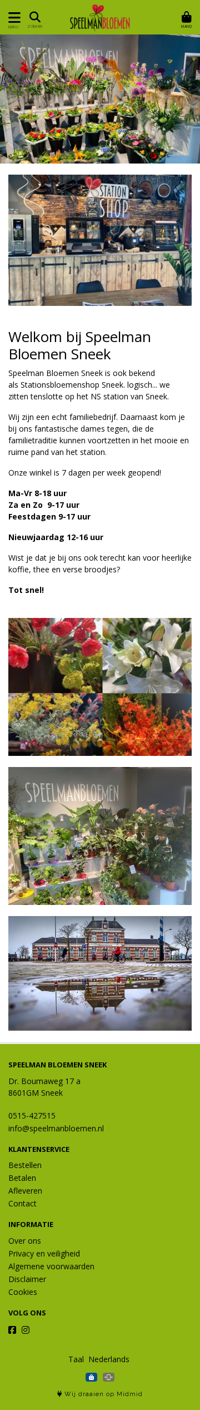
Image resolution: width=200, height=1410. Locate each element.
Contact (22, 1203)
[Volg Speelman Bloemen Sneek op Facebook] (12, 1330)
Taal (76, 1359)
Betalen (22, 1177)
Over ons (24, 1240)
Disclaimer (27, 1279)
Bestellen (25, 1165)
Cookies (22, 1292)
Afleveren (25, 1190)
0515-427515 (32, 1115)
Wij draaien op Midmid (102, 1394)
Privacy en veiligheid (44, 1253)
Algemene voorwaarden (51, 1266)
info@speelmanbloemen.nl (56, 1128)
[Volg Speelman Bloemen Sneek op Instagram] (25, 1330)
